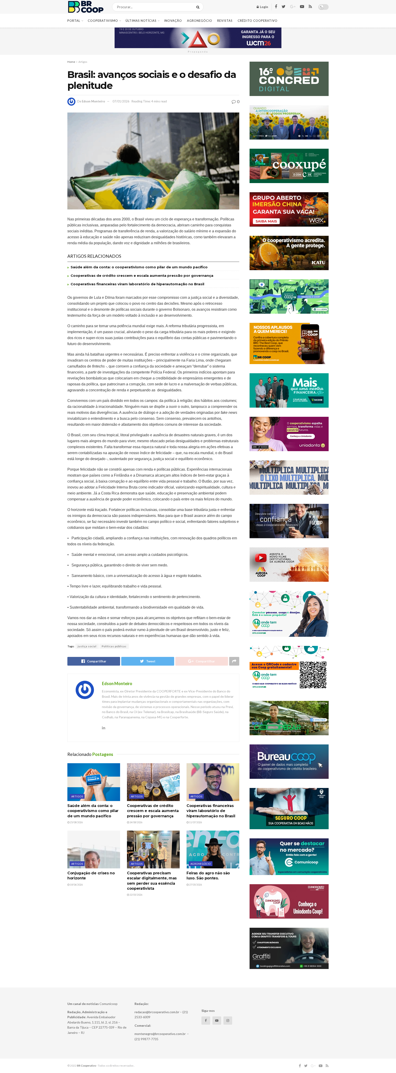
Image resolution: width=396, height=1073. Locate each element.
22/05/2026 (135, 894)
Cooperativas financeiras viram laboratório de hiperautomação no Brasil (137, 284)
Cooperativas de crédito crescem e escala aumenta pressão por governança (142, 275)
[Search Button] (199, 6)
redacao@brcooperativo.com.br (157, 1012)
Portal (73, 20)
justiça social (87, 646)
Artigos (82, 61)
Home (71, 61)
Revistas (225, 20)
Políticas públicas (114, 646)
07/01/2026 (121, 101)
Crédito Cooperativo (258, 20)
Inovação (173, 20)
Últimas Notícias (141, 20)
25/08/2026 (76, 822)
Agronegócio (199, 20)
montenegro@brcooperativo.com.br (160, 1034)
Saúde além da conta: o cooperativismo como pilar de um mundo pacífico (139, 267)
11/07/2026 (195, 822)
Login (263, 7)
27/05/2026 (195, 884)
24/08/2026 (135, 822)
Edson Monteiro (93, 101)
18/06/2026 (76, 884)
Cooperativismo (103, 20)
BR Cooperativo (86, 1065)
